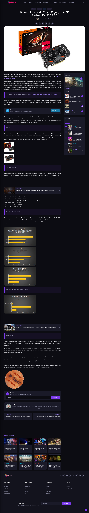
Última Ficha (10, 510)
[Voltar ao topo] (86, 510)
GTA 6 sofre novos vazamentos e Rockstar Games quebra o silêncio (78, 140)
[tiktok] (70, 475)
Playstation (27, 486)
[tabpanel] (74, 139)
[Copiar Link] (52, 23)
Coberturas (48, 491)
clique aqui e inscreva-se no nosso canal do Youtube (43, 94)
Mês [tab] (76, 122)
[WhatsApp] (36, 23)
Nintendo (27, 491)
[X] (40, 23)
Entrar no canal (55, 110)
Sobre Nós (71, 2)
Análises (30, 2)
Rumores (54, 2)
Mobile (26, 496)
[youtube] (67, 475)
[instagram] (63, 475)
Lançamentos (46, 2)
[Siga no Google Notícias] (49, 23)
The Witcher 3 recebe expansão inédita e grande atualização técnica (77, 134)
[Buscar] (83, 2)
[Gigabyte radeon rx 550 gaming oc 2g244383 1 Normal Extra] (32, 147)
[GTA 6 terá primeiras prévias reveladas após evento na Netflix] (70, 127)
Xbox (26, 488)
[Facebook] (43, 23)
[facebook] (73, 475)
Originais (6, 488)
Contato (68, 486)
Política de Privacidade (71, 488)
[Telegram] (46, 23)
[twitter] (60, 475)
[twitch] (77, 475)
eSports (47, 488)
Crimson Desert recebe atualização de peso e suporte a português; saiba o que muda (77, 145)
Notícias (23, 2)
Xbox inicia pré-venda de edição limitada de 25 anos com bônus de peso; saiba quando (78, 151)
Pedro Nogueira (43, 18)
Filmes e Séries (62, 2)
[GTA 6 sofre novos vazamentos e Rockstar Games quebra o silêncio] (70, 139)
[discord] (80, 475)
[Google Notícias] (83, 475)
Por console (37, 2)
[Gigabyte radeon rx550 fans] (32, 158)
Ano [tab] (81, 122)
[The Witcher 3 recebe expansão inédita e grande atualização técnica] (70, 133)
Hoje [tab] (67, 122)
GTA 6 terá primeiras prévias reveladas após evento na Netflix (77, 128)
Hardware (39, 8)
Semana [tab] (72, 122)
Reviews (49, 8)
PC (44, 8)
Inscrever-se (55, 397)
